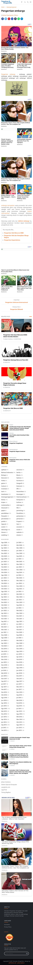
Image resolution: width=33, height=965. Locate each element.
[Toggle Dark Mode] (25, 2)
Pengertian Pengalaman (16, 443)
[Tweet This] (5, 18)
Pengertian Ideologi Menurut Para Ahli (15, 360)
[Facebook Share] (2, 18)
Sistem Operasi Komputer (9, 784)
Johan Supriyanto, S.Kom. (10, 15)
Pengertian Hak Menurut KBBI (14, 233)
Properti (11, 425)
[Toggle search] (27, 2)
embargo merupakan (7, 205)
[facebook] (21, 2)
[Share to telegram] (22, 18)
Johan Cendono (6, 782)
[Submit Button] (27, 953)
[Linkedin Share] (12, 18)
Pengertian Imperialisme (12, 240)
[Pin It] (9, 18)
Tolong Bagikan (6, 792)
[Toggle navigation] (30, 2)
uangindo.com (5, 787)
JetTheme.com (12, 963)
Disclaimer (7, 924)
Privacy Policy (7, 927)
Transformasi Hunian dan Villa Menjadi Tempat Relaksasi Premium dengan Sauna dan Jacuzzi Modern (20, 428)
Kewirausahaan (12, 457)
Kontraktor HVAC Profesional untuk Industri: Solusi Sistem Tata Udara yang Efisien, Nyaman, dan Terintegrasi (20, 771)
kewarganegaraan (13, 449)
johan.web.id (20, 963)
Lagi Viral (4, 790)
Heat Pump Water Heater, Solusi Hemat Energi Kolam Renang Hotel (20, 746)
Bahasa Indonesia (13, 441)
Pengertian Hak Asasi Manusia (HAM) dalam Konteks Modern (15, 336)
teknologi (11, 433)
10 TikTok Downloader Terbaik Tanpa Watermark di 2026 (19, 738)
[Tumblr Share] (15, 18)
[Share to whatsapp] (18, 18)
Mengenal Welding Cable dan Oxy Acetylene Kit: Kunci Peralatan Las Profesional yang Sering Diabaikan (18, 755)
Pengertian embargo (8, 74)
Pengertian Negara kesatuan (17, 451)
